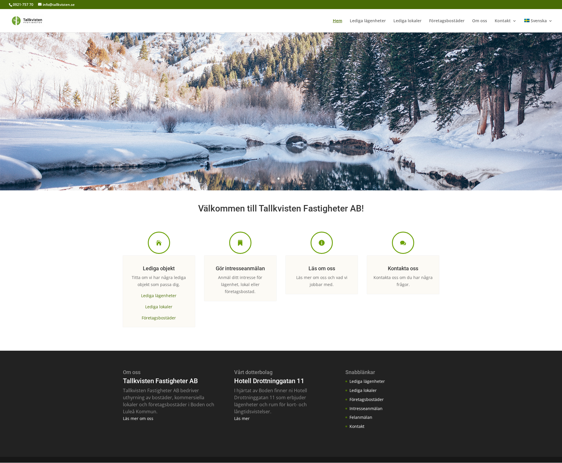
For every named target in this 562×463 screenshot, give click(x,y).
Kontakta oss (403, 268)
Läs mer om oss (138, 418)
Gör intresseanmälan (240, 268)
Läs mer (242, 418)
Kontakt (503, 21)
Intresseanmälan (366, 408)
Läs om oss (322, 268)
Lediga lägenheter (368, 21)
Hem (337, 21)
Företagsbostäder (447, 21)
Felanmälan (360, 417)
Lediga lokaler (407, 21)
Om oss (479, 21)
